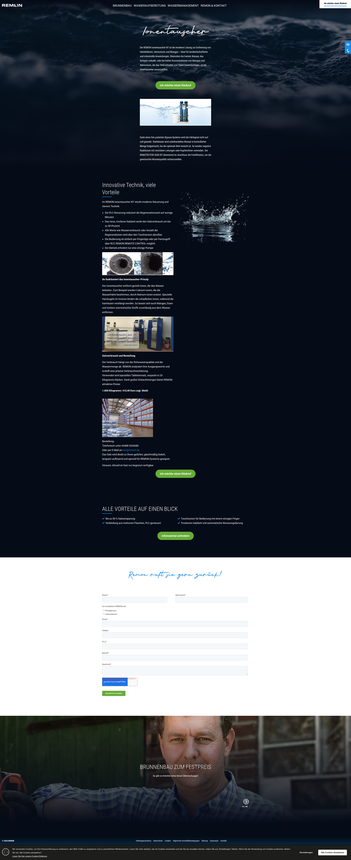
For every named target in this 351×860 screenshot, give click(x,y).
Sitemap (205, 841)
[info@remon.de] (348, 44)
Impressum (214, 841)
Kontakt (224, 841)
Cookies (168, 841)
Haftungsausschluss (143, 841)
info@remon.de (131, 450)
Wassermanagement (183, 5)
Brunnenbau (122, 5)
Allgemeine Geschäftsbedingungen (186, 841)
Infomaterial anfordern (175, 535)
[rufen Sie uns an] (348, 50)
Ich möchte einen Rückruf (175, 85)
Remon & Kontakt (214, 5)
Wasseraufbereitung (150, 5)
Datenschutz (158, 841)
